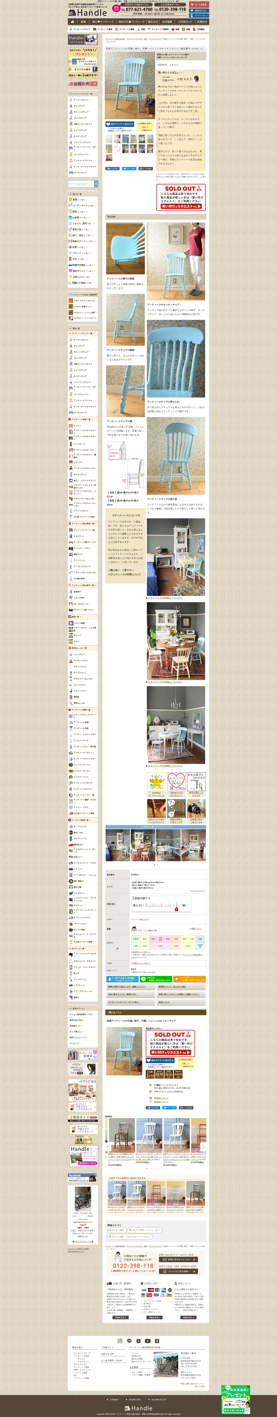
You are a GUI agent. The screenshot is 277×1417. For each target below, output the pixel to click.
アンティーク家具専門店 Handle (145, 1347)
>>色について (143, 919)
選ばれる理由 (137, 1359)
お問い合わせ (202, 21)
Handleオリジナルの (84, 313)
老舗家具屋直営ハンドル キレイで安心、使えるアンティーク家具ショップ (89, 10)
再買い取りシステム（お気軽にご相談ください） (179, 994)
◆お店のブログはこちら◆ (83, 1242)
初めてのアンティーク (140, 1361)
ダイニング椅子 (118, 1230)
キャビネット (83, 1361)
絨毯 (188, 29)
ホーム (72, 21)
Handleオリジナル (85, 318)
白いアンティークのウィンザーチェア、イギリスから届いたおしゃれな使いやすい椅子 (149, 1157)
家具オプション (79, 1008)
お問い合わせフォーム (194, 1384)
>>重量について (195, 929)
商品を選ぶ (77, 1347)
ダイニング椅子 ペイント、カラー (146, 1230)
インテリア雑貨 (80, 1373)
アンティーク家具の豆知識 (78, 1249)
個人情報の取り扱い (159, 1400)
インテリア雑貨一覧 (80, 820)
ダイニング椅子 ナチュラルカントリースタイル (131, 1237)
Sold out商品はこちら (76, 1251)
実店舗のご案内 (188, 1353)
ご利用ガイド (185, 21)
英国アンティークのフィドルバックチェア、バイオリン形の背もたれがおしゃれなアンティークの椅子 (136, 1212)
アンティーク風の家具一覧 (83, 524)
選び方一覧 (77, 194)
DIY (75, 1375)
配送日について (161, 1102)
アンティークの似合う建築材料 (85, 295)
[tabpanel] (149, 1141)
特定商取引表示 (135, 1400)
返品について (164, 1002)
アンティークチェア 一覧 (82, 94)
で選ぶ (82, 223)
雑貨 (177, 29)
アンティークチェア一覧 (82, 333)
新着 (83, 21)
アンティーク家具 (104, 29)
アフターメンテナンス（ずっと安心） (124, 1002)
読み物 (152, 21)
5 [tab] (164, 1168)
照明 (143, 29)
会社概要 (167, 21)
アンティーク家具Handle (115, 39)
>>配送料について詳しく (140, 952)
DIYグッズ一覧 (78, 949)
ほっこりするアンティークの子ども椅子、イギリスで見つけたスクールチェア (203, 1157)
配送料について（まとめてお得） (173, 987)
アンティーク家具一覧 (81, 419)
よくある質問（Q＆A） (112, 1360)
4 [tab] (160, 1168)
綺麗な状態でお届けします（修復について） (127, 987)
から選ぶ (79, 199)
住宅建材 (201, 29)
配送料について (161, 1098)
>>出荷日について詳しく (140, 963)
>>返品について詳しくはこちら (143, 972)
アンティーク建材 (81, 1378)
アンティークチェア (82, 29)
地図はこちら (83, 1236)
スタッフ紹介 (137, 1372)
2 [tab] (151, 1168)
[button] (107, 82)
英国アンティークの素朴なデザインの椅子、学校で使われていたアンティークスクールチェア (121, 1157)
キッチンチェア (155, 39)
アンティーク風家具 (160, 29)
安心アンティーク (103, 21)
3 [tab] (155, 1168)
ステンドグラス (80, 1364)
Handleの (82, 307)
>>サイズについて (198, 891)
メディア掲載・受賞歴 (140, 1375)
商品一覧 (76, 328)
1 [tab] (147, 1168)
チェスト (81, 1359)
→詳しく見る (199, 1386)
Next (202, 845)
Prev (109, 845)
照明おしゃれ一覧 (79, 648)
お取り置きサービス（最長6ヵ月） (122, 994)
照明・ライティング (82, 1370)
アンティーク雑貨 (126, 29)
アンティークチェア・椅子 (137, 39)
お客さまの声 (107, 1354)
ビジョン (135, 1353)
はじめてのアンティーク (131, 21)
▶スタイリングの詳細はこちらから (164, 598)
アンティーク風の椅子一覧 (83, 585)
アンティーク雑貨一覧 (81, 710)
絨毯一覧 (75, 617)
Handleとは (136, 1356)
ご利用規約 (114, 1400)
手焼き (84, 301)
